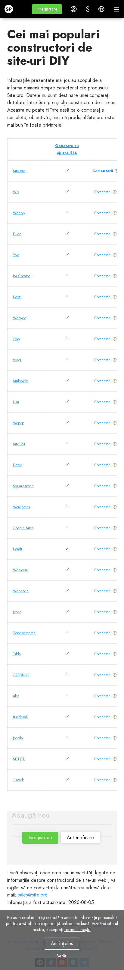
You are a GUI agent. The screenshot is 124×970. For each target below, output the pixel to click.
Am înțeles (62, 943)
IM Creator (21, 276)
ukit (16, 696)
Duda (17, 234)
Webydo (19, 318)
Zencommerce (24, 633)
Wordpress (21, 507)
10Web (18, 780)
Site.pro (19, 171)
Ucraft (17, 549)
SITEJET (19, 759)
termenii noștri (77, 929)
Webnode (21, 591)
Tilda (17, 654)
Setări (62, 956)
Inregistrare (40, 837)
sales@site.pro (32, 894)
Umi (16, 402)
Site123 (19, 444)
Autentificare (80, 837)
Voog (17, 360)
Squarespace (23, 486)
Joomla (18, 738)
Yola (16, 255)
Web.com (20, 570)
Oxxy (16, 339)
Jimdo (17, 612)
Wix (16, 192)
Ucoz (17, 297)
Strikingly (20, 381)
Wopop (18, 423)
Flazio (17, 465)
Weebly (19, 213)
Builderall (20, 717)
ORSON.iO (21, 675)
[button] (47, 9)
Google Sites (23, 528)
